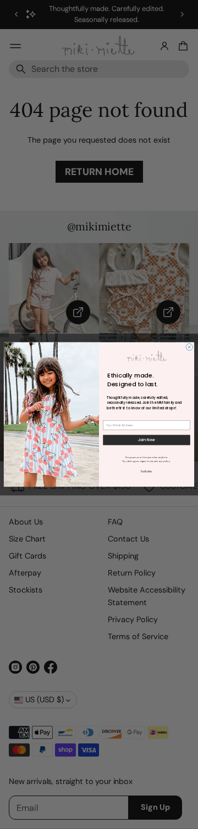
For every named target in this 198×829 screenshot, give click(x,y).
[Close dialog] (189, 347)
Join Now (147, 440)
